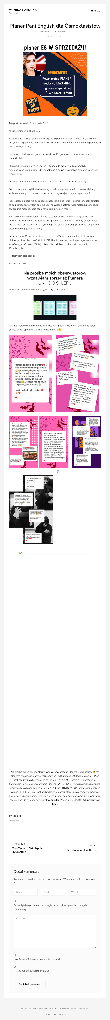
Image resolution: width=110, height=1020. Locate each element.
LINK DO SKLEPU (55, 283)
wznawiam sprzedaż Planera (55, 278)
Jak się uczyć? (15, 820)
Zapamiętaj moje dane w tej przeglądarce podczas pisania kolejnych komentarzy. (50, 907)
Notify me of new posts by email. (32, 970)
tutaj (56, 800)
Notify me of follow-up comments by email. (37, 959)
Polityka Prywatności (80, 1008)
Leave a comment (55, 36)
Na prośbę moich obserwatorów (55, 273)
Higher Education (58, 1014)
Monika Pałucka (23, 10)
